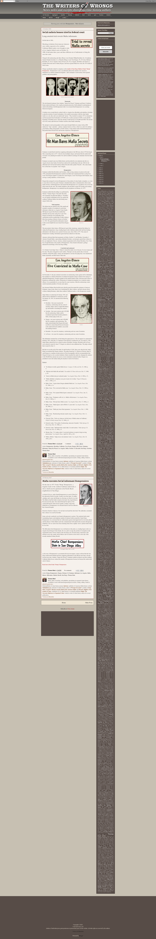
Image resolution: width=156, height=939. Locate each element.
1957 (102, 195)
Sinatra (108, 793)
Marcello (106, 603)
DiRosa (111, 376)
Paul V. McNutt (109, 708)
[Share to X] (79, 444)
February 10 (65, 573)
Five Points (102, 417)
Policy (112, 723)
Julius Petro (101, 540)
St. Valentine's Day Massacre (106, 805)
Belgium (99, 247)
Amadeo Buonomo (108, 211)
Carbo (99, 291)
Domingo (99, 378)
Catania (110, 300)
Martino (104, 612)
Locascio (110, 577)
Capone (99, 289)
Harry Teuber (105, 476)
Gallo (103, 435)
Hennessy (100, 480)
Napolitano (110, 651)
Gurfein (110, 468)
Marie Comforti (111, 608)
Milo (103, 635)
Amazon (110, 212)
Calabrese (112, 281)
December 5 (100, 361)
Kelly (98, 552)
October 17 (101, 682)
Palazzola (103, 695)
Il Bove (103, 488)
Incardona (106, 489)
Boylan (110, 267)
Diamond (106, 369)
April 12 (112, 220)
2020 (100, 175)
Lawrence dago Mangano (104, 567)
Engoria (100, 397)
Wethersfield (110, 874)
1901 (106, 191)
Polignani (101, 724)
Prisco (111, 732)
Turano (112, 851)
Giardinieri (99, 452)
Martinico (99, 612)
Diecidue (110, 372)
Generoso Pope (105, 447)
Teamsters (111, 815)
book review (102, 263)
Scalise (108, 776)
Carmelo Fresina (105, 294)
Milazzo (112, 634)
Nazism (99, 656)
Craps (105, 339)
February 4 (111, 413)
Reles (112, 746)
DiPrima (106, 376)
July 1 (106, 540)
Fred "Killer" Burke (108, 430)
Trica (108, 848)
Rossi (111, 762)
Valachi (103, 857)
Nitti (111, 667)
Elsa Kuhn (110, 394)
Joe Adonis (101, 520)
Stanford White (101, 806)
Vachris (110, 856)
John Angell (107, 525)
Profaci (110, 733)
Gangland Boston (108, 440)
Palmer (107, 696)
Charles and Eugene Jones (108, 303)
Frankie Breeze (109, 426)
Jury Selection (106, 549)
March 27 (99, 607)
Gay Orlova (107, 445)
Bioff (102, 254)
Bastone (99, 244)
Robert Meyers (102, 753)
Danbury (99, 345)
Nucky (106, 679)
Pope (111, 725)
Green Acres (102, 463)
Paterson (105, 705)
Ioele (103, 494)
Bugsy (107, 278)
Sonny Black (111, 796)
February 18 (103, 409)
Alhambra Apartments (103, 209)
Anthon (99, 219)
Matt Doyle (110, 616)
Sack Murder (106, 766)
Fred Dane (100, 431)
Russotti (105, 765)
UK (108, 852)
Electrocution (105, 393)
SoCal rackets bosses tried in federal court (63, 32)
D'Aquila (105, 344)
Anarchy (112, 216)
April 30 (99, 224)
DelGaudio (110, 364)
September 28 (109, 787)
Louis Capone (105, 582)
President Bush (101, 730)
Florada (110, 418)
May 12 (112, 617)
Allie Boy (110, 209)
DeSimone (100, 368)
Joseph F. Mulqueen (110, 535)
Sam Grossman (109, 771)
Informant (77, 573)
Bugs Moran (101, 278)
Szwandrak (100, 813)
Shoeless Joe (111, 791)
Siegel (104, 793)
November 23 (109, 674)
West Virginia (106, 872)
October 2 (107, 682)
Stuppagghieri (109, 809)
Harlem (106, 472)
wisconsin (107, 881)
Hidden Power (111, 481)
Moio (108, 637)
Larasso (110, 564)
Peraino (106, 712)
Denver (99, 367)
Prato (111, 728)
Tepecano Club (109, 817)
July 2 (111, 541)
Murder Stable (109, 649)
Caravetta (110, 290)
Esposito (112, 398)
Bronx (99, 272)
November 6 (100, 679)
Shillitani (105, 791)
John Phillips (111, 531)
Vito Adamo (110, 864)
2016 (100, 183)
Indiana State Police (108, 490)
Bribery (110, 269)
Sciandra (108, 780)
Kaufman (112, 550)
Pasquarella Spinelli (108, 704)
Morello (107, 641)
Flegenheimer (100, 418)
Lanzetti (104, 564)
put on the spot (104, 739)
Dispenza (104, 377)
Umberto (112, 852)
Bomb (99, 260)
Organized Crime (108, 690)
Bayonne (104, 246)
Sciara (112, 780)
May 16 (104, 618)
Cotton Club (108, 336)
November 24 (100, 675)
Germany (99, 451)
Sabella (110, 765)
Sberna (99, 776)
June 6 (110, 548)
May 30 (112, 620)
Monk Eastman (101, 639)
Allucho (99, 210)
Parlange (105, 701)
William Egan (111, 877)
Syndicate (110, 812)
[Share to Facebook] (80, 444)
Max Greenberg (106, 617)
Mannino (109, 602)
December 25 (109, 359)
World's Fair (101, 885)
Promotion (110, 736)
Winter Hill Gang (101, 881)
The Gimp (104, 824)
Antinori (104, 219)
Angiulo (100, 218)
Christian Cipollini (107, 315)
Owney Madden (104, 692)
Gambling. (99, 440)
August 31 (100, 234)
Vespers (102, 861)
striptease (99, 809)
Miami (112, 630)
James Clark (105, 502)
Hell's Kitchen (109, 478)
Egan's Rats (101, 392)
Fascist (99, 406)
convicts (110, 332)
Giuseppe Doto (101, 456)
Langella (105, 562)
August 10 (105, 230)
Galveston (106, 436)
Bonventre (105, 262)
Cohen (108, 324)
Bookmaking (109, 263)
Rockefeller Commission (108, 754)
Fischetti (112, 416)
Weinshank (100, 871)
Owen (99, 692)
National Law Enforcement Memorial (105, 655)
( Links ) (64, 17)
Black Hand (107, 254)
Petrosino (101, 714)
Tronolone (105, 849)
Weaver (110, 870)
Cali (104, 283)
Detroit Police (111, 368)
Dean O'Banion (110, 351)
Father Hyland (106, 406)
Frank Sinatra (100, 426)
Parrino (110, 701)
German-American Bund (107, 450)
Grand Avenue (105, 459)
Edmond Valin (102, 389)
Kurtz (111, 558)
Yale (111, 887)
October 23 (103, 683)
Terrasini (101, 819)
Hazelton (101, 478)
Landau (99, 561)
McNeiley (109, 626)
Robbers (112, 749)
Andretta (112, 217)
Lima (113, 574)
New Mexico (111, 659)
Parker (110, 700)
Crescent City (101, 340)
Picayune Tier (111, 717)
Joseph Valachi (109, 537)
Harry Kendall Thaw (106, 475)
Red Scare (108, 746)
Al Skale (100, 204)
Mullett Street (102, 646)
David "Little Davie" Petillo (103, 350)
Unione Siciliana (101, 855)
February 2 (100, 410)
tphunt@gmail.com (47, 459)
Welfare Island (109, 871)
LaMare (104, 560)
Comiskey (106, 328)
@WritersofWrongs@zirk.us (104, 25)
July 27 (100, 543)
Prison (99, 733)
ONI (102, 690)
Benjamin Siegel (102, 248)
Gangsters (100, 443)
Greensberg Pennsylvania (103, 464)
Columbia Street (101, 327)
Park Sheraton (103, 700)
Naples (104, 651)
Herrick (111, 480)
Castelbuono (100, 298)
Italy (100, 499)
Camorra (109, 286)
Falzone (102, 402)
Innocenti (101, 493)
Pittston (106, 722)
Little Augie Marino (102, 575)
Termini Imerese (105, 818)
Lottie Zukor (107, 581)
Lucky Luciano (105, 585)
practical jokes (105, 728)
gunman (99, 468)
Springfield (100, 800)
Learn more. (103, 96)
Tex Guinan (100, 821)
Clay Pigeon (100, 320)
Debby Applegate (108, 353)
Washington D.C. (101, 869)
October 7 (102, 687)
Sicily (100, 793)
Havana (107, 477)
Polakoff (103, 723)
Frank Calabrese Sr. (101, 424)
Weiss (104, 871)
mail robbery (109, 599)
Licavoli (111, 573)
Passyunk (99, 705)
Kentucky (108, 553)
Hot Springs (100, 484)
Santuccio (110, 775)
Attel (100, 230)
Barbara (110, 239)
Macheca (109, 589)
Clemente (105, 320)
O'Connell (105, 680)
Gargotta (105, 443)
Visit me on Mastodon (48, 472)
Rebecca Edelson (101, 745)
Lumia (111, 586)
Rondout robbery (106, 757)
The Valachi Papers (102, 830)
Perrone (103, 713)
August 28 (100, 233)
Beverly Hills (105, 251)
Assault (99, 229)
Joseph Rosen (109, 536)
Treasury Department (102, 847)
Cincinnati (104, 318)
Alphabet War (100, 211)
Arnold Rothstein (106, 226)
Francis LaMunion (108, 423)
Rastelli (99, 741)
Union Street (109, 854)
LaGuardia (100, 560)
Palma (103, 696)
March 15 (106, 604)
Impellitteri (101, 489)
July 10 (110, 540)
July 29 (104, 543)
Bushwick (101, 280)
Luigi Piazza (105, 586)
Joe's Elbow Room (108, 524)
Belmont (104, 247)
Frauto (100, 430)
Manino (112, 601)
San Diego (83, 448)
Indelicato (101, 490)
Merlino (112, 628)
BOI (107, 259)
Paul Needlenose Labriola (109, 707)
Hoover (110, 483)
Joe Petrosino (100, 523)
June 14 (99, 545)
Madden (104, 590)
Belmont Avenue (110, 247)
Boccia (99, 259)
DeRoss (110, 367)
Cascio (99, 296)
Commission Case (108, 329)
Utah (107, 856)
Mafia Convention (108, 594)
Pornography (100, 726)
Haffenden (112, 469)
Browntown (110, 273)
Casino (105, 297)
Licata (107, 573)
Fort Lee (105, 422)
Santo (99, 775)
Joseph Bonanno (101, 535)
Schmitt (108, 15)
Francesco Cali (100, 423)
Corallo (112, 333)
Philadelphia (111, 714)
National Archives (108, 653)
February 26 (100, 413)
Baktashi (110, 235)
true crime (107, 851)
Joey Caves (100, 525)
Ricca (107, 747)
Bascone (99, 243)
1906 (109, 191)
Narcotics (99, 652)
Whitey (111, 875)
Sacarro (99, 766)
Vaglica (99, 857)
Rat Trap (105, 741)
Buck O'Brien (100, 275)
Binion (99, 254)
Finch (107, 416)
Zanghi (99, 889)
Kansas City (106, 550)
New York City (108, 663)
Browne (105, 273)
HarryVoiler (112, 476)
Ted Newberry (101, 816)
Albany (99, 205)
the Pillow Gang (108, 827)
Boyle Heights (107, 268)
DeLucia (99, 366)
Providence (100, 738)
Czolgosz (110, 343)
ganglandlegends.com (102, 441)
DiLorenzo (105, 375)
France (110, 422)
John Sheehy (102, 532)
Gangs (110, 441)
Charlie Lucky (109, 306)
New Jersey (104, 659)
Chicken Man (104, 312)
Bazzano (110, 246)
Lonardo (110, 578)
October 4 (107, 685)
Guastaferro (100, 466)
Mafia (67, 448)
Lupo (99, 588)
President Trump (102, 731)
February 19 (109, 409)
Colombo (99, 325)
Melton (100, 627)
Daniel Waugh (107, 348)
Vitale (105, 864)
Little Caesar (110, 575)
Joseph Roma (102, 536)
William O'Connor (102, 879)
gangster (99, 442)
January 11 (104, 506)
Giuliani (106, 455)
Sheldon (110, 789)
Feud (111, 415)
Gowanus (99, 459)
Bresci (106, 269)
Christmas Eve (100, 316)
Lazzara (99, 568)
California (61, 446)
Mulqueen (110, 646)
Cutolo (104, 343)
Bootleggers (100, 266)
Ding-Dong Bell (100, 376)
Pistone (110, 721)
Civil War (105, 319)
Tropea (110, 849)
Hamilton (112, 470)
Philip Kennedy (104, 716)
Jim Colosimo (109, 517)
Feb (101, 163)
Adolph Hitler (106, 200)
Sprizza (112, 800)
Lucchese (100, 584)
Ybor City (99, 888)
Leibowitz (104, 570)
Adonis (102, 201)
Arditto (105, 225)
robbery (100, 750)
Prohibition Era (109, 734)
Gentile (103, 449)
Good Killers (109, 457)
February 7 (101, 414)
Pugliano (110, 738)
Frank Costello (109, 424)
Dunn (102, 383)
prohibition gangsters (102, 736)
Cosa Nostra (68, 446)
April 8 (111, 224)
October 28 (106, 684)
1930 (113, 193)
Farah (110, 403)
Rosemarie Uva (105, 759)
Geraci (100, 450)
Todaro (99, 840)
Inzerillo (99, 494)
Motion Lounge (107, 642)
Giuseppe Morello (108, 456)
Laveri (108, 566)
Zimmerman (100, 890)
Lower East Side (102, 583)
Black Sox (110, 255)
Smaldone (112, 795)
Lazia (111, 567)
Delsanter (110, 365)
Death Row (110, 352)
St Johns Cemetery (110, 801)
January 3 (105, 509)
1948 (111, 194)
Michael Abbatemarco (109, 632)
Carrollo (104, 295)
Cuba (99, 342)
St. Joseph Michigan (108, 802)
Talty (111, 813)
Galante (110, 433)
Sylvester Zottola (102, 812)
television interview (110, 816)
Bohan (103, 259)
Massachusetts (108, 613)
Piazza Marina (104, 717)
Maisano (99, 600)
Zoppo (105, 890)
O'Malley (110, 680)
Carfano (112, 291)
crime (105, 341)
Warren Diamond (107, 868)
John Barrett (104, 526)
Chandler (99, 303)
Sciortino (89, 448)
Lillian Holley (108, 574)
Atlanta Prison (104, 229)
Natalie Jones (100, 653)
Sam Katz (105, 772)
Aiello (105, 202)
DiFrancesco (106, 373)
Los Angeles (61, 448)
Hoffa (111, 482)
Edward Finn (109, 389)
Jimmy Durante (100, 518)
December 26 (101, 360)
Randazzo (110, 740)
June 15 (104, 545)
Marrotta (110, 610)
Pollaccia (110, 724)
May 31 (100, 621)
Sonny (106, 796)
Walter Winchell (106, 866)
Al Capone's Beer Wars (109, 203)
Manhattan (106, 601)
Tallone (108, 813)
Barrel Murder (109, 241)
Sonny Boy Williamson (103, 797)
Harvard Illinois (101, 477)
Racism (104, 740)
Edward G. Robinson (102, 390)
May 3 (108, 620)
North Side (111, 670)
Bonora (100, 262)
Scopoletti (110, 781)
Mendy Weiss (106, 628)
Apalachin (110, 219)
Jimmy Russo (107, 518)
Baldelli (99, 236)
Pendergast (105, 710)
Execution (100, 401)
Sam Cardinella (101, 771)
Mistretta (103, 637)
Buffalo (112, 275)
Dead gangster (102, 351)
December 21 (100, 358)
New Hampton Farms (106, 658)
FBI (78, 446)
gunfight (110, 467)
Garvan (110, 443)
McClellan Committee (102, 625)
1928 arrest (104, 193)
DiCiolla (105, 372)
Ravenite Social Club (102, 742)
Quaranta (110, 739)
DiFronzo (112, 373)
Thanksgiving (107, 821)
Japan (111, 510)
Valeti (113, 857)
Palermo (108, 695)
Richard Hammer (102, 748)
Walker (111, 865)
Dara (111, 349)
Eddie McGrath (106, 387)
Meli (113, 626)
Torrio (110, 845)
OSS (107, 691)
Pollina (99, 725)
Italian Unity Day (105, 497)
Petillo (112, 713)
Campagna (100, 287)
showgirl (106, 792)
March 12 (112, 603)
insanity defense (108, 493)
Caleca (99, 283)
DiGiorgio (110, 374)
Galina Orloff (100, 434)
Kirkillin (99, 557)
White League (105, 875)
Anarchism (100, 216)
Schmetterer (109, 779)
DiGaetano (101, 374)
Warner (51, 17)
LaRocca (99, 565)
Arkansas (99, 226)
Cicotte (99, 318)
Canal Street (106, 287)
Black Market (103, 255)
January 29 (100, 509)
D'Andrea (99, 344)
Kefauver (100, 551)
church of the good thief (103, 317)
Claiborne (110, 319)
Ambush (99, 213)
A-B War (100, 197)
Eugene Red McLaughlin (104, 399)
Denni (111, 366)
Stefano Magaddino (108, 807)
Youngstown (105, 888)
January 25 (103, 508)
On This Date (46, 15)
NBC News (104, 656)
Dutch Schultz (108, 383)
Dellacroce (100, 365)
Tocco (111, 839)
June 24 (112, 547)
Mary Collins (109, 612)
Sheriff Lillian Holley (102, 790)
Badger (102, 235)
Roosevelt (101, 758)
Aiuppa (109, 202)
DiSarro (99, 377)
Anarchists (106, 216)
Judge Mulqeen (111, 539)
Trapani (110, 846)
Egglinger (107, 392)
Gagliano (104, 433)
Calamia (105, 282)
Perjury (111, 712)
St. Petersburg (107, 804)
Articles (102, 228)
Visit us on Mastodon (78, 931)
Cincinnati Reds (111, 318)
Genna (111, 447)
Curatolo (99, 343)
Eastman (107, 386)
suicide (107, 810)
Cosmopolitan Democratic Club (104, 335)
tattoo (100, 815)
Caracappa (105, 290)
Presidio (110, 731)
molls (111, 637)
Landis (104, 561)
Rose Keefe (110, 758)
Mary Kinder (100, 613)
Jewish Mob (107, 516)
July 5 (101, 544)
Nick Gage (110, 666)
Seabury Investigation (102, 783)
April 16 (109, 221)
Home (64, 603)
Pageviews (110, 693)
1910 (113, 191)
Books (99, 264)
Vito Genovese (101, 865)
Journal (99, 539)
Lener (109, 570)
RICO (105, 749)
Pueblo (105, 738)
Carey (107, 291)
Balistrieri (104, 236)
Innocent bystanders (110, 492)
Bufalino (106, 275)
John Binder (104, 527)
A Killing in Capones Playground (107, 196)
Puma (99, 739)
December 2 (109, 357)
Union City (101, 853)
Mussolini (99, 650)
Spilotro (99, 799)
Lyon (95, 15)
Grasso (99, 460)
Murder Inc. (106, 648)
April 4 (103, 224)
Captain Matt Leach (108, 289)
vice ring (107, 861)
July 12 (99, 541)
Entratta (105, 397)
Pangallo (105, 698)
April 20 (101, 222)
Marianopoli (104, 608)
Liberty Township (101, 573)
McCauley (101, 624)
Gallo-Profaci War (110, 435)
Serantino (99, 789)
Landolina (110, 561)
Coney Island (108, 331)
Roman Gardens (109, 756)
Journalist (104, 539)
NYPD (110, 679)
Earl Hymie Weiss (110, 384)
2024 (100, 168)
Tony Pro (108, 844)
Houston (99, 485)
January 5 (101, 510)
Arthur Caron (105, 227)
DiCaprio (112, 370)
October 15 (111, 681)
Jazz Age (110, 511)
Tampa (106, 814)
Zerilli (110, 889)
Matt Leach (100, 617)
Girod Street (100, 455)
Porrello (107, 726)
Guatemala (106, 466)
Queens (99, 740)
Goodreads (100, 458)
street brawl (110, 808)
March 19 (112, 604)
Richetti (100, 749)
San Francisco (111, 773)
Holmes (105, 483)
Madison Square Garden (102, 591)
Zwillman (108, 891)
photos (99, 717)
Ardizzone (110, 225)
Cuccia (102, 342)
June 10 (105, 544)
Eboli (111, 386)
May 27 (110, 619)
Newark (103, 665)
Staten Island (109, 806)
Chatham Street (101, 307)
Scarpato (110, 778)
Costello (99, 336)
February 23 (102, 411)
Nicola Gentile (100, 667)
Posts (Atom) (71, 609)
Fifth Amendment (101, 416)
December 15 (102, 356)
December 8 (108, 361)
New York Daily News (102, 664)
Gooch (104, 457)
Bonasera (112, 261)
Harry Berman (100, 474)
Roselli (59, 575)
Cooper (107, 333)
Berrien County (106, 250)
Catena (99, 302)
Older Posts (88, 603)
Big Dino (105, 252)
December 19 (100, 357)
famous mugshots (101, 403)
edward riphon (102, 391)
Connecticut (100, 332)
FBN (111, 407)
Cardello (103, 291)
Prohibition (100, 734)
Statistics (99, 807)
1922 (107, 192)
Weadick (105, 870)
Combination (100, 328)
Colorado (99, 326)
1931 (100, 194)
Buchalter (110, 274)
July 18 (107, 541)
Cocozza (103, 324)
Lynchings (103, 589)
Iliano (113, 488)
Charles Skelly (102, 305)
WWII (110, 886)
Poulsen (101, 15)
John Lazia (105, 530)
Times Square (106, 838)
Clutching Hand (105, 323)
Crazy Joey (110, 339)
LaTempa (103, 566)
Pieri (111, 718)
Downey (70, 15)
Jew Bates (112, 515)
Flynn (107, 419)
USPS (103, 856)
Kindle (105, 556)
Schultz (103, 780)
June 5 (105, 548)
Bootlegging (106, 266)
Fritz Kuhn (105, 432)
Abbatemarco (109, 197)
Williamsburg (109, 879)
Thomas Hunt (45, 450)
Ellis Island (105, 394)
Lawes (112, 566)
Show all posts (79, 24)
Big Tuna (99, 253)
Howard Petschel (105, 485)
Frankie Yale (107, 427)
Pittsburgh (100, 722)
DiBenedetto (106, 370)
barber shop (100, 241)
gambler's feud (102, 439)
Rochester (100, 754)
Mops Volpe (101, 641)
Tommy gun (104, 843)
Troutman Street (101, 851)
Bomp (48, 573)
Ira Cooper (108, 494)
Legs (103, 569)
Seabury (110, 782)
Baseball (105, 243)
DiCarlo (100, 372)
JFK (104, 517)
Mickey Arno (101, 633)
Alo (102, 210)
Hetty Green (100, 481)
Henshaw (106, 480)
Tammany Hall (100, 814)
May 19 (109, 618)
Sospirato (110, 797)
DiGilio (106, 374)
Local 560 (104, 577)
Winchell (110, 880)
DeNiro (107, 366)
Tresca (103, 848)
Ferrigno (103, 415)
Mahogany (102, 599)
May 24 (106, 619)
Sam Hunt (99, 772)
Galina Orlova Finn (108, 434)
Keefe (89, 15)
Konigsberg (101, 558)
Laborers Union (104, 559)
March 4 (105, 607)
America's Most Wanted (107, 213)
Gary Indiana (100, 444)
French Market (106, 431)
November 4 (100, 678)
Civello (100, 319)
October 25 (100, 684)
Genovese (100, 448)
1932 (104, 194)
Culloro (111, 342)
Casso (111, 297)
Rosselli (105, 762)
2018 (100, 179)
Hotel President (109, 484)
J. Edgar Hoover (106, 499)
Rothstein (99, 763)
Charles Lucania (102, 304)
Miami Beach (101, 632)
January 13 (100, 507)
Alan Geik (106, 204)
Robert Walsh (109, 753)
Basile (111, 243)
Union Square (107, 853)
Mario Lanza (100, 610)
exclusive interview (107, 400)
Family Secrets (109, 402)
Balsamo (99, 237)
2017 (100, 181)
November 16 (109, 673)
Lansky (110, 562)
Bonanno (100, 261)
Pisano (105, 721)
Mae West (99, 593)
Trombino (99, 849)
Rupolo (99, 764)
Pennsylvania (100, 712)
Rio (108, 749)
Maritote (105, 610)
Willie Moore (100, 880)
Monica (110, 638)
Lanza (99, 564)
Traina (105, 846)
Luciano (106, 584)
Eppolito (110, 397)
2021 (100, 173)
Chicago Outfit (110, 310)
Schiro (104, 779)
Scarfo (106, 778)
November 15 (100, 673)
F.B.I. (111, 401)
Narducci (105, 652)
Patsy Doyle (109, 706)
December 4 (109, 360)
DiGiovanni (100, 375)
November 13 (100, 672)
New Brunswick (107, 657)
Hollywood (100, 483)
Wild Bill (105, 877)
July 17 (103, 541)
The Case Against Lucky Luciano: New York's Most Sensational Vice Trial (106, 823)
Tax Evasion (105, 815)
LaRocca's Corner (106, 565)
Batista (104, 244)
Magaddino (108, 596)
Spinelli (104, 799)
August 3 (110, 233)
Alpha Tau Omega (108, 210)
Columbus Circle (109, 327)
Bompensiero (49, 446)
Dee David (107, 362)
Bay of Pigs (108, 245)
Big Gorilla (110, 252)
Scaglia (103, 776)
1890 (99, 191)
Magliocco (112, 597)
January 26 (109, 508)
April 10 (107, 220)
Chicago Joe (102, 310)
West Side (100, 872)
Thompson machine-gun (102, 837)
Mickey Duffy (107, 633)
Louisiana (112, 582)
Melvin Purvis (105, 627)
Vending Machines (106, 860)
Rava (111, 741)
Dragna (74, 446)
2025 (100, 155)
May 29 (103, 620)
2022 (100, 171)
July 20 (99, 542)
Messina (100, 629)
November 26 (109, 675)
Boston (105, 267)
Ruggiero (110, 763)
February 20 (106, 410)
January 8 (106, 510)
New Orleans (102, 660)
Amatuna (104, 212)
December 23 (109, 358)
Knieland (112, 557)
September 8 (100, 788)
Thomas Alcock (100, 832)
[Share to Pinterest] (82, 444)
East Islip (107, 385)
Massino (99, 616)
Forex (80, 446)
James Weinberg (105, 505)
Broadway (110, 270)
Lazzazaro (105, 568)
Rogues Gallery (101, 756)
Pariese (108, 699)
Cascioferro (111, 296)
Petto (106, 714)
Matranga (105, 616)
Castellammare (108, 298)
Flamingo (109, 417)
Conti (106, 332)
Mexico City (100, 630)
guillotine (99, 467)
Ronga (112, 757)
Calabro (100, 282)
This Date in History (107, 831)
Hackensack (106, 469)
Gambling (109, 439)
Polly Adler (105, 725)
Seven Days (105, 789)
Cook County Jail (101, 333)
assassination (109, 228)
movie (105, 644)
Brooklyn (111, 272)
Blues (106, 258)
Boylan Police (100, 268)
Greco (107, 461)
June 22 (106, 547)
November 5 (109, 678)
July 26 (112, 542)
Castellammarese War (104, 299)
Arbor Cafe (100, 225)
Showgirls (112, 792)
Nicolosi (107, 667)
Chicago (111, 309)
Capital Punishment (108, 288)
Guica (111, 466)
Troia (111, 848)
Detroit (104, 368)
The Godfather (111, 824)
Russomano (100, 765)
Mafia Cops (100, 595)
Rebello (110, 745)
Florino (103, 419)
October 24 (109, 683)
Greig (103, 465)
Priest (107, 732)
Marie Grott (101, 609)
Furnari (99, 433)
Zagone (110, 888)
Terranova (112, 818)
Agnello (107, 201)
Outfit (111, 691)
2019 (100, 177)
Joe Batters (110, 522)
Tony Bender (101, 844)
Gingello (110, 452)
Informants (45, 448)
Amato (99, 212)
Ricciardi (78, 448)
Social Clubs (101, 796)
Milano (107, 634)
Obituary (99, 681)
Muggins (110, 644)
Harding (101, 472)
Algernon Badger (110, 208)
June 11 (110, 544)
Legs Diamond (109, 569)
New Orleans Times (108, 661)
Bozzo (112, 268)
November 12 (109, 671)
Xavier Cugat (106, 887)
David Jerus (111, 350)
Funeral (110, 432)
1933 (108, 194)
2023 (100, 169)
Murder (55, 575)
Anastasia (101, 217)
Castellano (100, 300)
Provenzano (108, 737)
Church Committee (108, 316)
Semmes (106, 784)
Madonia (110, 591)
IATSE (112, 486)
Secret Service (111, 783)
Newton (99, 666)
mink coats (101, 636)
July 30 (109, 543)
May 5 (104, 621)
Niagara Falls (104, 666)
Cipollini (63, 15)
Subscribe (105, 51)
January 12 (109, 506)
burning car (111, 279)
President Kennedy (110, 730)
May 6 (108, 621)
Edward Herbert (111, 390)
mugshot (99, 645)
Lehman (99, 570)
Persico (108, 713)
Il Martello (108, 488)
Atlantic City (111, 229)
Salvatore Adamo (104, 768)
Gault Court (110, 444)
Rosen (111, 759)
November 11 (101, 671)
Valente (108, 857)
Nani (100, 651)
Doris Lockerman (105, 381)
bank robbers (106, 238)
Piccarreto (101, 718)
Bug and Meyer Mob (109, 276)
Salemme (103, 767)
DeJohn (104, 364)
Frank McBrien (109, 425)
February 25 (109, 411)
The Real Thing (109, 829)
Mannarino (102, 602)
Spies (111, 798)
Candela (112, 287)
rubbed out (105, 763)
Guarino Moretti (109, 465)
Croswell (110, 341)
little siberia (108, 576)
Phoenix (110, 716)
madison (110, 590)
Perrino (99, 713)
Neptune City (100, 657)
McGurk (110, 625)
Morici (112, 641)
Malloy (112, 600)
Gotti (111, 458)
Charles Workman (110, 305)
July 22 (103, 542)
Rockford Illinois (101, 755)
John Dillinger (107, 528)
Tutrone (104, 852)
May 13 (100, 618)
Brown (101, 273)
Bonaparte (106, 261)
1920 (104, 192)
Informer (101, 492)
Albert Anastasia (110, 205)
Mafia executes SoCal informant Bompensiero (65, 481)
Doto (111, 381)
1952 (99, 195)
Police (108, 723)
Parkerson (100, 701)
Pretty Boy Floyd (101, 732)
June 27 (100, 548)
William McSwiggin (110, 878)
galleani (99, 435)
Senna (111, 784)
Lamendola (110, 560)
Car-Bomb (99, 290)
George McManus (110, 449)
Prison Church (104, 733)
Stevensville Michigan (102, 808)
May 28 (99, 620)
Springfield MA (106, 800)
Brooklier (56, 446)
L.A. (98, 559)
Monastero (105, 638)
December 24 (100, 359)
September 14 (101, 787)
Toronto (104, 845)
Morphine (100, 642)
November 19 (100, 674)
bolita (111, 259)
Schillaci (99, 779)
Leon (113, 570)
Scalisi (112, 776)
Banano (110, 237)
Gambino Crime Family (104, 437)
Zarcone (104, 889)
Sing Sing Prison (104, 795)
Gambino (112, 436)
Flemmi (106, 418)
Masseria (104, 615)
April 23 (106, 222)
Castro (105, 300)
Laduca (110, 559)
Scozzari (99, 782)
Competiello (100, 331)
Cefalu (104, 302)
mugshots (104, 645)
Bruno (99, 274)
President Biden (108, 729)
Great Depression (105, 460)
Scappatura (101, 778)
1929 (109, 193)
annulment (106, 218)
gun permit (105, 467)
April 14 (100, 221)
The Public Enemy (101, 829)
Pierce (106, 718)
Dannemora (100, 349)
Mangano (101, 601)
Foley (111, 419)
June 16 (108, 545)
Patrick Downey (101, 706)
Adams (100, 200)
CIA (111, 317)
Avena (109, 234)
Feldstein (107, 414)
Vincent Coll (105, 862)
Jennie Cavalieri (105, 515)
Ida (99, 488)
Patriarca (110, 705)
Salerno (108, 767)
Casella (100, 297)
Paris (113, 699)
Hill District (101, 482)
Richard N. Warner (110, 748)
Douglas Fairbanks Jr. (102, 382)
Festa (108, 415)
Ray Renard (110, 742)
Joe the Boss (107, 523)
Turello (100, 852)
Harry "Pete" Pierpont (108, 473)
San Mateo (101, 774)
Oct (101, 157)
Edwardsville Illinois (110, 391)
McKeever (104, 626)
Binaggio (105, 253)
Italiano (112, 498)
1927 (111, 192)
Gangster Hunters (108, 442)
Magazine (99, 597)
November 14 (109, 672)
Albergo (103, 205)
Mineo (112, 635)
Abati (104, 197)
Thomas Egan (101, 834)
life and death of (101, 574)
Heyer (105, 481)
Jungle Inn (100, 549)
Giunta (111, 455)
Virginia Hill (105, 863)
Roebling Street (109, 755)
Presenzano (100, 729)
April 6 (107, 224)
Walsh (44, 17)
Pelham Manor (109, 709)
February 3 (106, 413)
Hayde (112, 477)
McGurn (99, 626)
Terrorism (106, 819)
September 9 (109, 788)
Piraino (100, 721)
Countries (107, 337)
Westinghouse (108, 873)
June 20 (102, 547)
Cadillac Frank (100, 281)
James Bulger (105, 501)
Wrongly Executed (102, 886)
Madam (99, 590)
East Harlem (101, 385)
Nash (111, 652)
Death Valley (100, 353)
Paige (99, 695)
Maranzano (100, 603)
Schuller (99, 780)
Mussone (105, 650)
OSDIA (103, 691)
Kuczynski (107, 558)
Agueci (100, 202)
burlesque (105, 279)
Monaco (99, 638)
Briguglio (104, 270)
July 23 (107, 542)
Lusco (102, 588)
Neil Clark (110, 656)
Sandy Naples (109, 774)
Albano (111, 204)
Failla (99, 402)
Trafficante (100, 846)
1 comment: (68, 443)
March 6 (110, 607)
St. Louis (100, 804)
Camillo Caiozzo (101, 286)
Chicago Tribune (103, 311)
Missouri (99, 637)
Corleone (101, 334)
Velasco (99, 860)
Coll (111, 324)
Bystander (110, 280)
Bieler (110, 251)
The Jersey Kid (102, 825)
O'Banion (99, 680)
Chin (111, 312)
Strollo (104, 809)
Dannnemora (106, 349)
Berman (99, 250)
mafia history (108, 595)
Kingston (110, 556)
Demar (103, 366)
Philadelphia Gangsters (104, 715)
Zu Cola (100, 891)
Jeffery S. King (105, 514)
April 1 (103, 220)
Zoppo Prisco (111, 890)
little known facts (101, 576)
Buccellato (104, 274)
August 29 (105, 233)
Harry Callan (107, 474)
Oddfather (107, 687)
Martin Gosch (100, 611)
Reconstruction (101, 746)
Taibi (104, 813)
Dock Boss (109, 377)
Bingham (110, 253)
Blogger (81, 935)
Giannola (110, 451)
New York (100, 663)
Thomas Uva (109, 836)
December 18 (109, 356)
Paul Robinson (102, 708)
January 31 (111, 509)
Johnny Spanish (105, 533)
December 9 (100, 362)
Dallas (111, 344)
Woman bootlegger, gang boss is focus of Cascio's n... (105, 160)
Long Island (100, 579)
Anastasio (107, 217)
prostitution (100, 737)
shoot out (101, 792)
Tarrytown (112, 814)
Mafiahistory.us (100, 596)
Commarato (111, 328)
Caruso (110, 295)
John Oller (105, 531)
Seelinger (101, 784)
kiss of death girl (105, 557)
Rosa (105, 758)
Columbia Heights (108, 326)
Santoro (104, 775)
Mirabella (106, 636)
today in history (105, 840)
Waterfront (107, 869)
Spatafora (106, 798)
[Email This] (76, 444)
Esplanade (106, 398)
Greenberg (110, 463)
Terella (99, 818)
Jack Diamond (106, 500)
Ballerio (110, 236)
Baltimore (105, 237)
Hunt (83, 15)
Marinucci (110, 609)
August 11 (110, 230)
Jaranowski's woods (102, 511)
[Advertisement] (67, 623)
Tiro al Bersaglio (105, 839)
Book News (111, 262)
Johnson (103, 534)
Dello (105, 365)
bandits (99, 238)
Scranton (105, 782)
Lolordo (99, 578)
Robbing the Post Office (109, 750)
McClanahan (109, 624)
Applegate (55, 15)
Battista (108, 244)
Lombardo (105, 578)
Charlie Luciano (102, 306)
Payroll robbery (101, 709)
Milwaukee (50, 575)
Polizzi (106, 724)
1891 (102, 191)
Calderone (110, 282)
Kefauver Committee (108, 551)
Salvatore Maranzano (107, 770)
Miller (100, 635)
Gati (105, 444)
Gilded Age (105, 452)
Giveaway (100, 457)
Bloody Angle (100, 258)
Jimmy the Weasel (53, 448)
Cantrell (100, 288)
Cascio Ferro (104, 296)
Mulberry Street (111, 645)
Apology (99, 220)
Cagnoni (106, 281)
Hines (106, 482)
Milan (103, 634)
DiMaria (110, 375)
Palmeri (104, 697)
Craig (101, 339)
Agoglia (112, 201)
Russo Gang (109, 764)
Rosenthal (99, 762)
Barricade (99, 242)
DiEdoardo (100, 373)
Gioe (99, 453)
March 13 (101, 604)
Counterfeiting (100, 337)
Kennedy (105, 552)
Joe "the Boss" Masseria (109, 519)
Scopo (105, 781)
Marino (106, 609)
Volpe (106, 865)
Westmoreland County (102, 874)
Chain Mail (110, 302)
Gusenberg (100, 469)
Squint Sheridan (102, 801)
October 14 (72, 448)
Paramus (104, 699)
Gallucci (100, 436)
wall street (100, 866)
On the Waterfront (104, 689)
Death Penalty (102, 352)
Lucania (110, 583)
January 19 (106, 507)
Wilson (105, 880)
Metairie (105, 629)
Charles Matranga (110, 304)
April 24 (110, 222)
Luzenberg (108, 588)
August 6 (105, 234)
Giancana (105, 451)
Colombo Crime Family (107, 325)
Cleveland (111, 320)
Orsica (99, 691)
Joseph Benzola (109, 534)
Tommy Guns (111, 843)
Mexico (44, 575)
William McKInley (102, 878)
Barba (105, 239)
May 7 (112, 621)
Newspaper (110, 665)
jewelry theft (101, 516)
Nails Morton (111, 650)
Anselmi (110, 218)
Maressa (99, 608)
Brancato (101, 269)
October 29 (111, 684)
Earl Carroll (103, 384)
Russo (104, 764)
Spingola (110, 799)
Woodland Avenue (108, 882)
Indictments (100, 491)
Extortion (105, 401)
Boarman (110, 258)
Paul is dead (100, 707)
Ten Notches (101, 817)
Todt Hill (110, 840)
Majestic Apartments (106, 600)
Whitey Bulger (100, 877)
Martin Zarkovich (109, 611)
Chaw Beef (109, 307)
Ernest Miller (100, 398)
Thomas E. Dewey (108, 832)
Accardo (108, 198)
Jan (101, 165)
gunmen (105, 468)
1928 (99, 193)
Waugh (57, 17)
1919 (100, 192)
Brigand (99, 270)
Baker (106, 235)
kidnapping (100, 556)
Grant (111, 459)
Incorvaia (112, 489)
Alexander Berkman (101, 208)
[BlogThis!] (77, 444)
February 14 (106, 408)
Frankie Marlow (100, 427)
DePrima (104, 367)
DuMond (77, 15)
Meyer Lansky (106, 630)
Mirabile (110, 636)
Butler (105, 280)
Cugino (107, 342)
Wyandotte (100, 887)
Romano (99, 757)
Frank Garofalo (101, 425)
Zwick (104, 891)
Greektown (112, 461)
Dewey (100, 369)
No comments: (68, 570)
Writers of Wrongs (108, 885)
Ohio (108, 688)
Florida (99, 419)
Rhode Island (101, 747)
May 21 (101, 619)
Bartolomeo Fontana (108, 242)
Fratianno (85, 446)
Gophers (106, 458)
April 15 (104, 221)
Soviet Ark (100, 798)
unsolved (107, 855)
